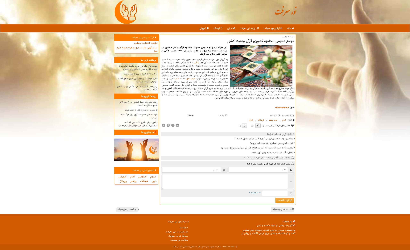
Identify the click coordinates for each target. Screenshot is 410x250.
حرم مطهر (190, 78)
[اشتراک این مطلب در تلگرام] (177, 125)
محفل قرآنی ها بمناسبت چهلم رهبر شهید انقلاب (272, 152)
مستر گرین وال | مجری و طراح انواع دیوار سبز (136, 49)
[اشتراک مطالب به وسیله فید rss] (163, 125)
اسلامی (142, 177)
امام (177, 78)
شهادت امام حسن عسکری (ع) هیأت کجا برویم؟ (271, 143)
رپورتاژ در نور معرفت (178, 236)
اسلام (153, 177)
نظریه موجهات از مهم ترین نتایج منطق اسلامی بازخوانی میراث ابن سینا (137, 80)
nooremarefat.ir (282, 107)
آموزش (203, 28)
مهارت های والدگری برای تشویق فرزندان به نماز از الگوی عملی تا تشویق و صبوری (138, 68)
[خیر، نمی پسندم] (244, 125)
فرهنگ (217, 28)
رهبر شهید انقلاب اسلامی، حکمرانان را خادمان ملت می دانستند (137, 88)
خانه (289, 28)
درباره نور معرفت (248, 28)
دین (154, 181)
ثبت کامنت (284, 200)
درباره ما (184, 227)
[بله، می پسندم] (258, 125)
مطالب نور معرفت (179, 240)
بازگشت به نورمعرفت (127, 209)
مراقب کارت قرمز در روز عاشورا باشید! (140, 73)
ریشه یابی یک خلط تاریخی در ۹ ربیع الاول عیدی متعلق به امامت (263, 138)
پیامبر (133, 181)
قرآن (196, 62)
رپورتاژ (123, 181)
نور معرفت (285, 13)
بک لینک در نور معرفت (177, 232)
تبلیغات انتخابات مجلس (145, 43)
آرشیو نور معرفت (272, 28)
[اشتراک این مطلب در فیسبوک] (173, 125)
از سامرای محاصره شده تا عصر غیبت (140, 109)
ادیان (230, 28)
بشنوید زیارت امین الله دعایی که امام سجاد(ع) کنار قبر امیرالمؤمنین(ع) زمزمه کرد (257, 147)
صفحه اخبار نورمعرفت (282, 209)
